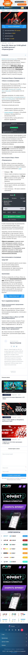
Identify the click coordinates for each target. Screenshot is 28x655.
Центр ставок (5, 641)
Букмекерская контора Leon (9, 59)
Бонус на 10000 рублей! (14, 26)
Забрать (25, 540)
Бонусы (8, 10)
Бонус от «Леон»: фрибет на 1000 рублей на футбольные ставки (13, 420)
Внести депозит (8, 112)
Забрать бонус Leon (14, 296)
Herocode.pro (14, 652)
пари (20, 168)
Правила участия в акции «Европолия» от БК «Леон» (13, 398)
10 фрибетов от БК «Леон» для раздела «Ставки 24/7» (12, 442)
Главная (3, 10)
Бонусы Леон (15, 10)
